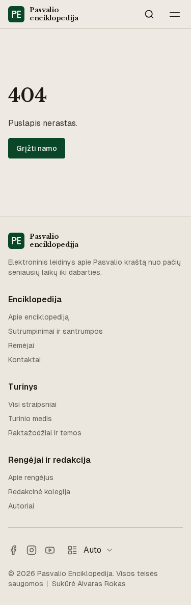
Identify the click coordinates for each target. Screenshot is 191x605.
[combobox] (102, 550)
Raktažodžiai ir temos (44, 433)
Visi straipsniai (32, 404)
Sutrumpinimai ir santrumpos (55, 331)
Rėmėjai (21, 345)
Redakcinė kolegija (39, 492)
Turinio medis (30, 419)
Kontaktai (24, 360)
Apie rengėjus (30, 477)
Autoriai (21, 506)
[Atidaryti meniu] (175, 14)
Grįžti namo (36, 148)
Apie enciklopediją (38, 317)
